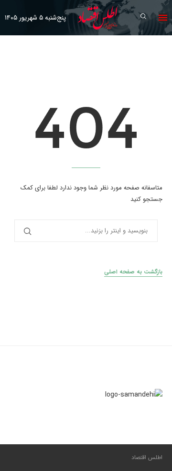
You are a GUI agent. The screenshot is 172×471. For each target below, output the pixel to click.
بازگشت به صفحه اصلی (133, 272)
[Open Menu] (163, 17)
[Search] (143, 18)
